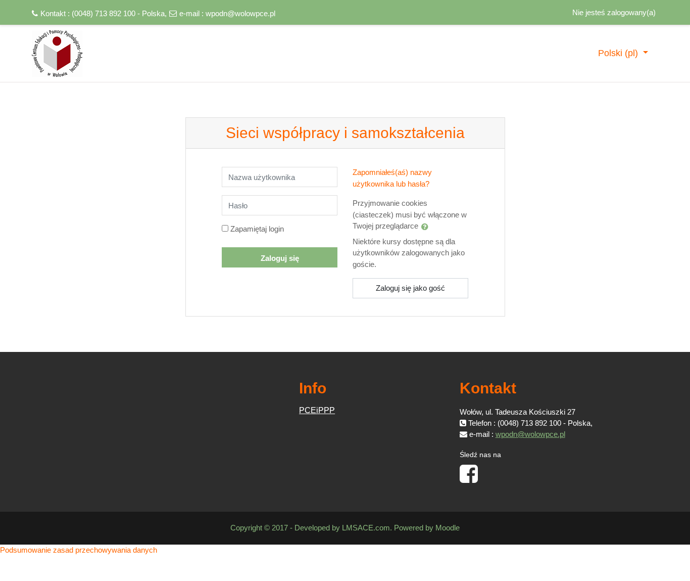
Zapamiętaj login (257, 229)
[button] (426, 226)
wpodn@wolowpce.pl (240, 13)
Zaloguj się (280, 258)
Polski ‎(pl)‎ (619, 53)
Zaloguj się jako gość (410, 288)
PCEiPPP (317, 410)
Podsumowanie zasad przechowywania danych (78, 550)
